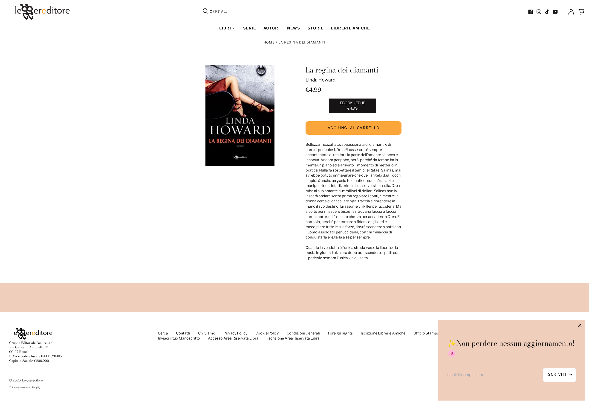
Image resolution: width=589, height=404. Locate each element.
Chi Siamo (206, 333)
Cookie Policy (267, 333)
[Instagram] (539, 11)
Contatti (183, 333)
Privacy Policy (235, 333)
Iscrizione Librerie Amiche (383, 333)
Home (269, 42)
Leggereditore (32, 380)
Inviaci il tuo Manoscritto (179, 338)
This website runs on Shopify (24, 387)
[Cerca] (205, 12)
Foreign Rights (340, 333)
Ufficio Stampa (426, 333)
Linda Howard (320, 80)
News (293, 28)
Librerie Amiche (350, 28)
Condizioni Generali (303, 333)
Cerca (163, 333)
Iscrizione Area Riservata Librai (293, 338)
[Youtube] (555, 11)
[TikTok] (547, 11)
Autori (271, 28)
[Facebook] (530, 11)
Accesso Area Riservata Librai (233, 338)
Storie (316, 28)
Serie (249, 28)
